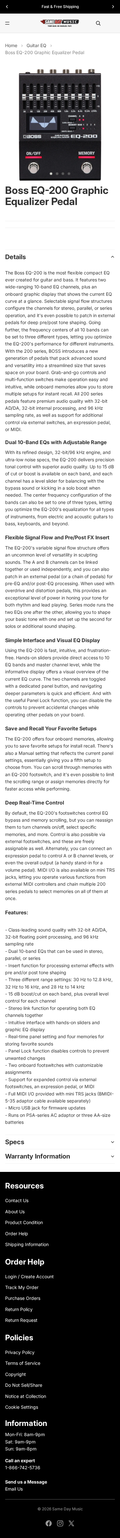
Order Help (16, 1233)
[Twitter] (71, 1523)
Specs (14, 1142)
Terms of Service (22, 1363)
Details (15, 257)
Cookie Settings (21, 1407)
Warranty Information (37, 1156)
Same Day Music (67, 1508)
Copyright (15, 1374)
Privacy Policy (20, 1352)
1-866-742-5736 (22, 1467)
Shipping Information (27, 1244)
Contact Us (16, 1200)
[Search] (98, 23)
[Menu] (7, 23)
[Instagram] (60, 1523)
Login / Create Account (29, 1276)
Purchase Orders (22, 1298)
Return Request (21, 1320)
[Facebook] (48, 1523)
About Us (15, 1211)
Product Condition (24, 1222)
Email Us (14, 1489)
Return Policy (19, 1309)
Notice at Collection (25, 1396)
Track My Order (21, 1287)
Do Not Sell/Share (23, 1385)
